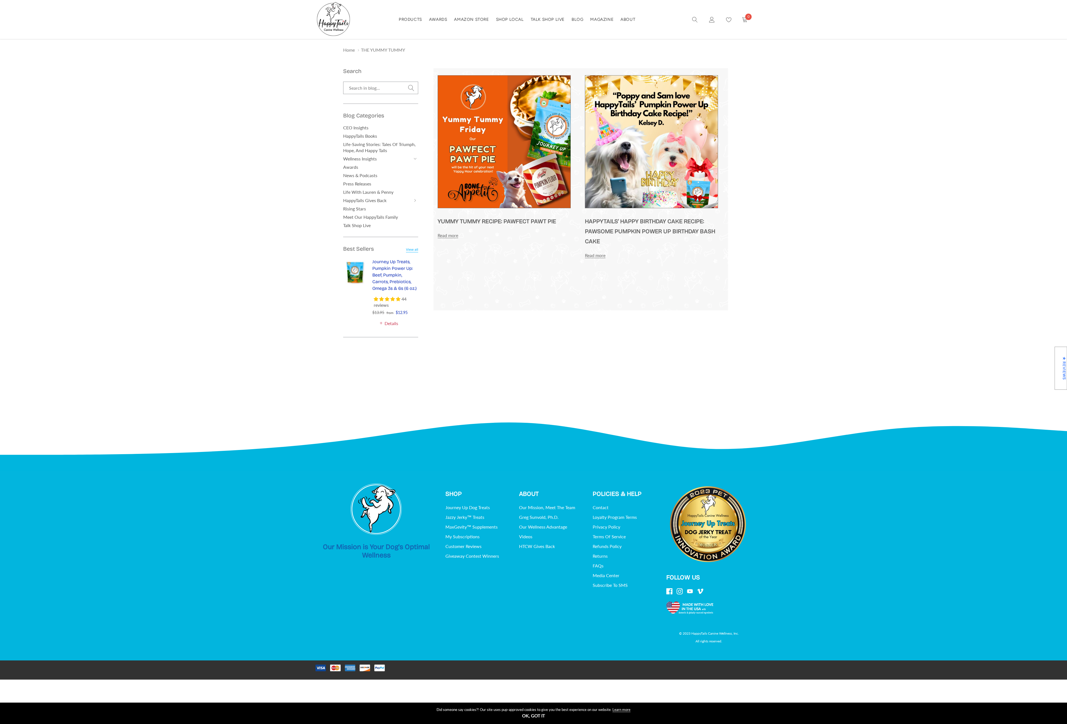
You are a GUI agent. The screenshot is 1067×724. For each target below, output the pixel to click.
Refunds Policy (607, 546)
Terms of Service (609, 536)
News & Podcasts (360, 175)
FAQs (598, 565)
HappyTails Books (360, 136)
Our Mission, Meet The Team (547, 507)
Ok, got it (533, 716)
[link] (695, 19)
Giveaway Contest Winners (472, 556)
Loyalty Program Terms (615, 517)
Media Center (606, 575)
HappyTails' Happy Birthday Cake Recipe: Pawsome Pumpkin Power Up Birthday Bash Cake (650, 231)
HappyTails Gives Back (365, 200)
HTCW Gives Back (537, 546)
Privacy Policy (606, 526)
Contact (601, 507)
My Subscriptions (462, 536)
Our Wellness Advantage (543, 526)
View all (412, 250)
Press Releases (357, 183)
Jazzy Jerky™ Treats (464, 517)
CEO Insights (355, 127)
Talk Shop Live (548, 19)
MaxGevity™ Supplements (471, 526)
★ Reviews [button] (1064, 368)
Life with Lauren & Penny (368, 192)
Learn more (621, 709)
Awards (438, 19)
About (627, 19)
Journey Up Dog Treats (467, 507)
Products (410, 19)
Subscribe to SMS (610, 585)
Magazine (602, 19)
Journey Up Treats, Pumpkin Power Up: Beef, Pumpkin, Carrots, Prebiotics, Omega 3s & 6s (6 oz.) (394, 275)
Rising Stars (354, 208)
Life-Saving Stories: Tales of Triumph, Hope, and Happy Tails (379, 147)
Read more (448, 235)
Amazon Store (471, 19)
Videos (525, 536)
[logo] (333, 19)
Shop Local (510, 19)
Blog (577, 19)
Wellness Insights (360, 158)
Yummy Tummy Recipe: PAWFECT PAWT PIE (497, 221)
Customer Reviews (463, 546)
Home (349, 49)
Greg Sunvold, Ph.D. (539, 517)
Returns (600, 556)
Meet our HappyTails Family (370, 217)
